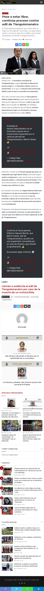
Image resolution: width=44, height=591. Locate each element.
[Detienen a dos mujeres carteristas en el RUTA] (7, 540)
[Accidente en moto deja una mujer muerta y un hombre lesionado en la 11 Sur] (7, 491)
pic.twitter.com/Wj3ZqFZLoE (23, 153)
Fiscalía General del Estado (22, 297)
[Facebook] (19, 583)
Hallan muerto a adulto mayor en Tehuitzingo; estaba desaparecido (27, 529)
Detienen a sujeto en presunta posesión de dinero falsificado (26, 565)
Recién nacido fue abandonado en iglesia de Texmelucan (27, 557)
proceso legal (34, 297)
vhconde (7, 39)
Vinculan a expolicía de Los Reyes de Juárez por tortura (32, 415)
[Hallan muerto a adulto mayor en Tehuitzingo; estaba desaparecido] (7, 531)
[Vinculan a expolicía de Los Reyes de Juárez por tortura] (32, 403)
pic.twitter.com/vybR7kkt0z (22, 262)
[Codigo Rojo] (9, 2)
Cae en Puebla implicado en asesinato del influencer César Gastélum (25, 510)
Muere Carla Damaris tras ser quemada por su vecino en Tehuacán (25, 500)
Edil (12, 297)
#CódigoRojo (28, 150)
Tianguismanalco (6, 299)
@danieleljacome (15, 150)
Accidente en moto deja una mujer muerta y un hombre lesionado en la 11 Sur (28, 490)
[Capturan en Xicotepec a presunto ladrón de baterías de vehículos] (11, 403)
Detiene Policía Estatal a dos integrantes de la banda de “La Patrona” (26, 548)
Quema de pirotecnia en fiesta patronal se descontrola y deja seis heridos (32, 438)
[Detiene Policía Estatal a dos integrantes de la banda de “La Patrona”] (7, 549)
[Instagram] (24, 583)
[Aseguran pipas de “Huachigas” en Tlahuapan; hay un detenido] (11, 425)
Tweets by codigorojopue (10, 455)
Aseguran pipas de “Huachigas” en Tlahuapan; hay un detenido (9, 438)
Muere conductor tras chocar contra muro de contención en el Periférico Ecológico (28, 480)
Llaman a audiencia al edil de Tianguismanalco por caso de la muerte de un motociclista (21, 289)
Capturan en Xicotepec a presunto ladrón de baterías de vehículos (11, 415)
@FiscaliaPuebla (25, 126)
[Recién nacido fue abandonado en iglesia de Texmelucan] (7, 558)
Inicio (5, 9)
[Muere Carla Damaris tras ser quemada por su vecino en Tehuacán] (7, 501)
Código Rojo (12, 9)
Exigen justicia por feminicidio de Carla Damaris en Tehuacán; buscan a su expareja (28, 470)
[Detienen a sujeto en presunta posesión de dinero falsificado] (7, 567)
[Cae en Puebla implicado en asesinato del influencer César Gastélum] (7, 511)
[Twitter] (22, 583)
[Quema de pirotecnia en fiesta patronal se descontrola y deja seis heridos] (32, 425)
